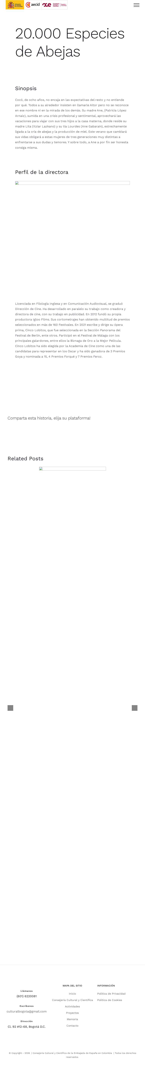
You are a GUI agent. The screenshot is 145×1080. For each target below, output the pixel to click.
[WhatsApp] (127, 418)
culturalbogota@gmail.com (27, 1011)
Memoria (72, 1019)
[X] (120, 418)
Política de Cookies (109, 1000)
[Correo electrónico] (134, 418)
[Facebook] (113, 418)
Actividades (72, 1006)
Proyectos (72, 1012)
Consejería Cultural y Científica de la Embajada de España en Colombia (72, 1053)
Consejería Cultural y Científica (72, 1000)
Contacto (72, 1025)
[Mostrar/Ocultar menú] (136, 5)
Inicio (72, 993)
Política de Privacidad (111, 993)
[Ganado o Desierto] (72, 517)
